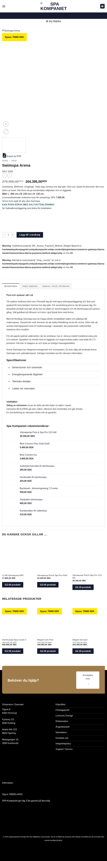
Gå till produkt (12, 585)
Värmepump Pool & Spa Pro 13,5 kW (87, 576)
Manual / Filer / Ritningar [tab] (55, 286)
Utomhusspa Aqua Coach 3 (14, 640)
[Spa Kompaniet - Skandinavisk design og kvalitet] (53, 6)
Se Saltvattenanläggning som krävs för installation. (27, 208)
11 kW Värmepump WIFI (13, 575)
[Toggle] (9, 368)
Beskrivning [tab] (10, 286)
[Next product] (4, 175)
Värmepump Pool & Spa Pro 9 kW (52, 575)
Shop (14, 161)
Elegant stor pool (79, 640)
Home (5, 161)
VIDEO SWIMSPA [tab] (29, 286)
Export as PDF (14, 156)
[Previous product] (9, 175)
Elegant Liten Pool (45, 640)
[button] (3, 6)
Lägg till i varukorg (29, 235)
